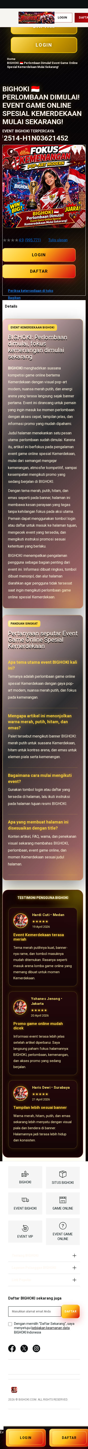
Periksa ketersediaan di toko (30, 291)
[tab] (44, 306)
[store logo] (36, 18)
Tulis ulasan (58, 240)
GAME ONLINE (63, 1208)
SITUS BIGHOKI (63, 1183)
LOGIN (39, 254)
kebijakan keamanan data (50, 1328)
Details (11, 306)
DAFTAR (39, 271)
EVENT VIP (25, 1236)
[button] (5, 208)
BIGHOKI (25, 1182)
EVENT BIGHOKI (25, 1208)
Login (62, 17)
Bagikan (14, 298)
